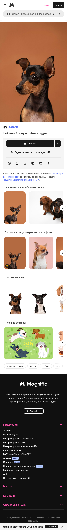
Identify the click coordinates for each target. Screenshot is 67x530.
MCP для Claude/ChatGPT (17, 454)
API (5, 473)
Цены (47, 5)
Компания (9, 495)
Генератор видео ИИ (14, 442)
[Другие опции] (48, 163)
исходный (21, 28)
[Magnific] (33, 384)
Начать (8, 486)
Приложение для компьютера (22, 466)
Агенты (10, 458)
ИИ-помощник (10, 434)
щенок (33, 366)
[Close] (62, 527)
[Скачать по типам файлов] (57, 143)
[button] (34, 411)
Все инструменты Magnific (17, 478)
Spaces (7, 430)
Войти (58, 5)
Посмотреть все (36, 187)
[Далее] (63, 207)
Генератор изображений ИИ (18, 438)
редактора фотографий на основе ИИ (21, 179)
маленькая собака (15, 366)
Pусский (33, 411)
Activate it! (51, 526)
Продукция (10, 424)
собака (46, 366)
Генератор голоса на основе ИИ (20, 446)
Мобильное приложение (16, 470)
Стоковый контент (12, 450)
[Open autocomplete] (7, 14)
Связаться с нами (14, 505)
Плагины (11, 462)
